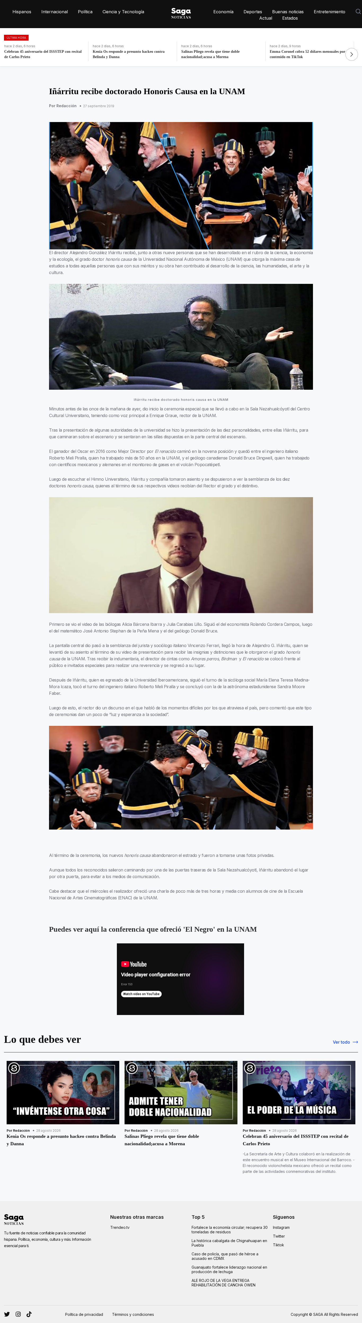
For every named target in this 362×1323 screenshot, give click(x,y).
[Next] (351, 54)
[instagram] (7, 1314)
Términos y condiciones (133, 1314)
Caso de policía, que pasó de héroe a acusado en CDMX (225, 1256)
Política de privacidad (84, 1314)
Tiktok (278, 1245)
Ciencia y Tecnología (123, 11)
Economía (223, 11)
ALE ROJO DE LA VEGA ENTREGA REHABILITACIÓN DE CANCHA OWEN (223, 1282)
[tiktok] (29, 1314)
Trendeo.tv (120, 1227)
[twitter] (18, 1314)
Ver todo (341, 1042)
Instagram (281, 1227)
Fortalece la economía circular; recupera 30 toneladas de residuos (230, 1229)
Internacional (54, 11)
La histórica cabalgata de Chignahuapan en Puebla (229, 1242)
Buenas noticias (288, 11)
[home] (181, 12)
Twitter (279, 1236)
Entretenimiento (329, 11)
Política (85, 11)
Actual (265, 18)
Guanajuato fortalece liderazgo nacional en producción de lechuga (229, 1269)
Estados (290, 18)
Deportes (253, 11)
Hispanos (21, 11)
